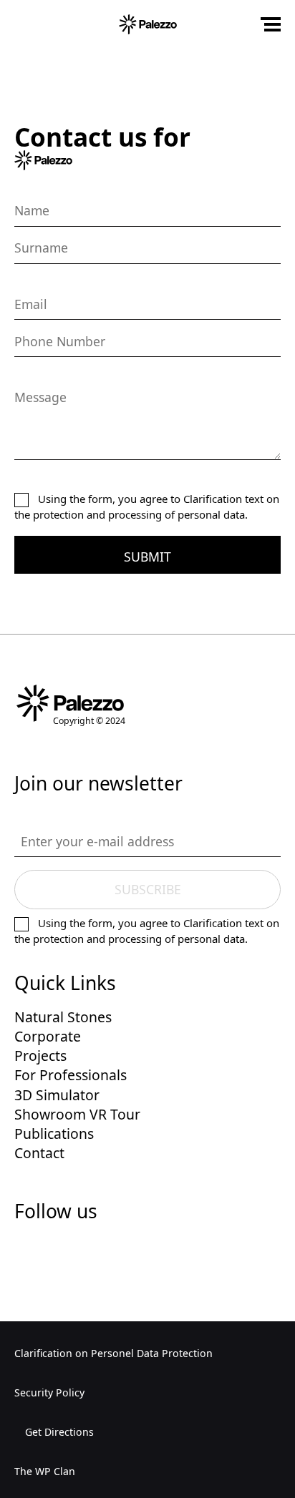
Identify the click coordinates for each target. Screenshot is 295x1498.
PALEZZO (70, 703)
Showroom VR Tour (77, 1114)
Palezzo (147, 24)
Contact (39, 1152)
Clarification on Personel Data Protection (113, 1353)
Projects (40, 1055)
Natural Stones (63, 1017)
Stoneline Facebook (24, 1253)
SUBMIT (147, 556)
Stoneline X (59, 1253)
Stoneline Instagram (95, 1253)
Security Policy (49, 1392)
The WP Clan (44, 1471)
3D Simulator (57, 1095)
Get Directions (58, 1432)
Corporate (47, 1036)
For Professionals (70, 1075)
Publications (54, 1133)
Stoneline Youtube (130, 1253)
